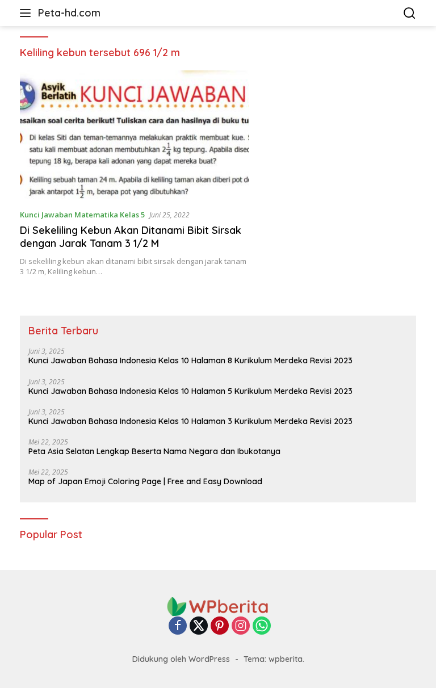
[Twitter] (199, 626)
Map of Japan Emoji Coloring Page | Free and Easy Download (145, 481)
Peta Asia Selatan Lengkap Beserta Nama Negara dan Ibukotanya (154, 451)
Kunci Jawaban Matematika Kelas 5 (82, 214)
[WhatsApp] (262, 626)
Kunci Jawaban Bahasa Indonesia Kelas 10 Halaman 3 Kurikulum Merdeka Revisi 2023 (190, 421)
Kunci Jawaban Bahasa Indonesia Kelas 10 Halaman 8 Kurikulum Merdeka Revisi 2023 (190, 360)
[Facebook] (178, 626)
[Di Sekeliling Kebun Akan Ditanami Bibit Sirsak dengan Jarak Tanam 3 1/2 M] (134, 134)
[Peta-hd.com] (218, 606)
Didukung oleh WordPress (181, 659)
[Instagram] (241, 626)
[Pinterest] (220, 626)
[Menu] (27, 13)
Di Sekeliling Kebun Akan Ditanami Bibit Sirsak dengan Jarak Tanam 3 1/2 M (130, 237)
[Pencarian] (409, 13)
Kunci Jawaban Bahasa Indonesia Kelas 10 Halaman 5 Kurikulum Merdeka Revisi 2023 (190, 391)
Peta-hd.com (69, 12)
